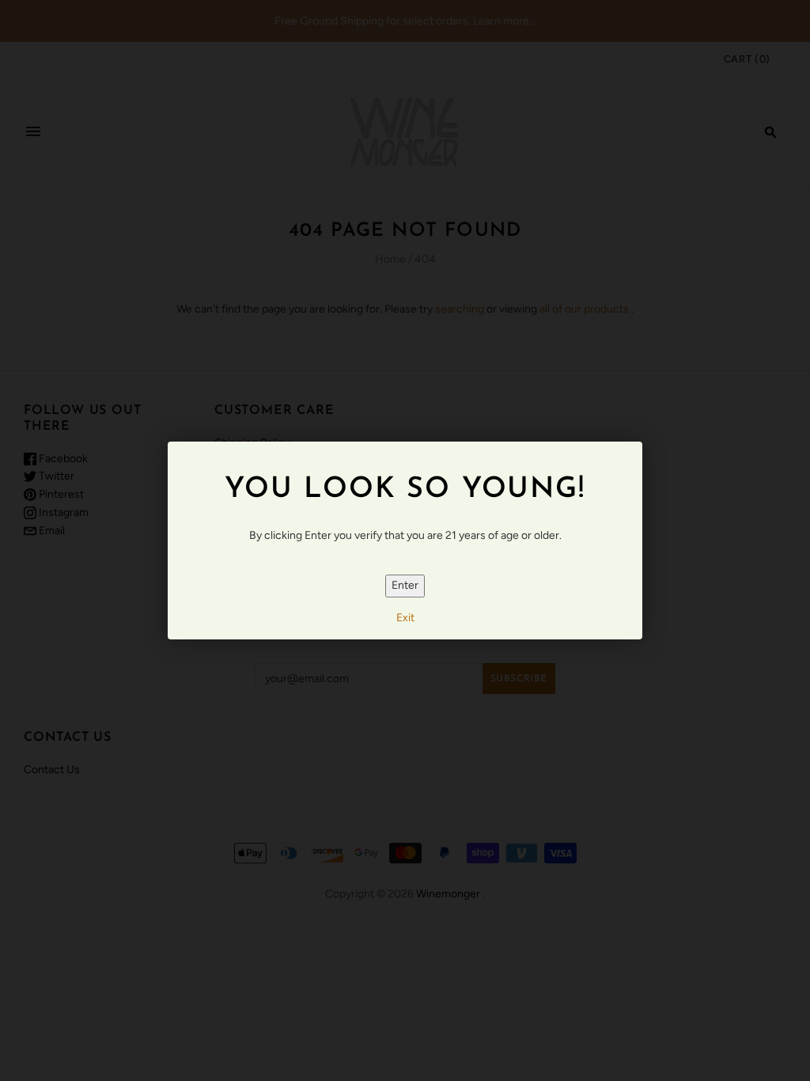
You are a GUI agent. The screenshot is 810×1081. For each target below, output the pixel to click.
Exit (405, 617)
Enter (405, 585)
